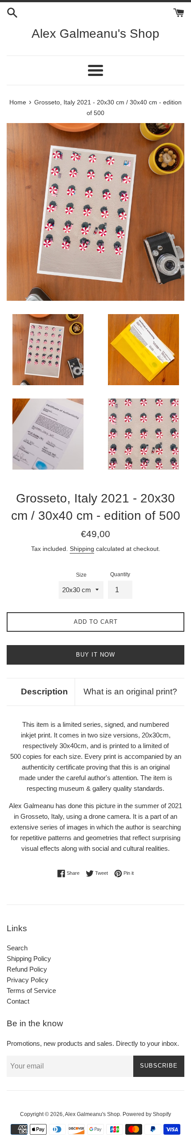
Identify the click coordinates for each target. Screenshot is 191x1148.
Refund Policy (27, 969)
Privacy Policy (27, 980)
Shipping (82, 548)
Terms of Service (31, 990)
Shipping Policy (29, 958)
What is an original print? (130, 691)
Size (81, 575)
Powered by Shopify (147, 1114)
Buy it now (95, 654)
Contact (18, 1001)
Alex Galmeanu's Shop (95, 33)
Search (17, 948)
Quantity (120, 574)
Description (44, 691)
